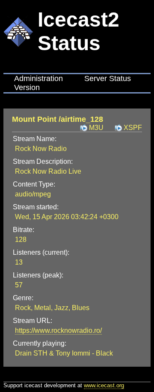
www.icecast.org (104, 385)
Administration (38, 78)
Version (27, 87)
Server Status (107, 78)
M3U (96, 127)
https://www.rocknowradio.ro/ (58, 330)
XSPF (133, 127)
